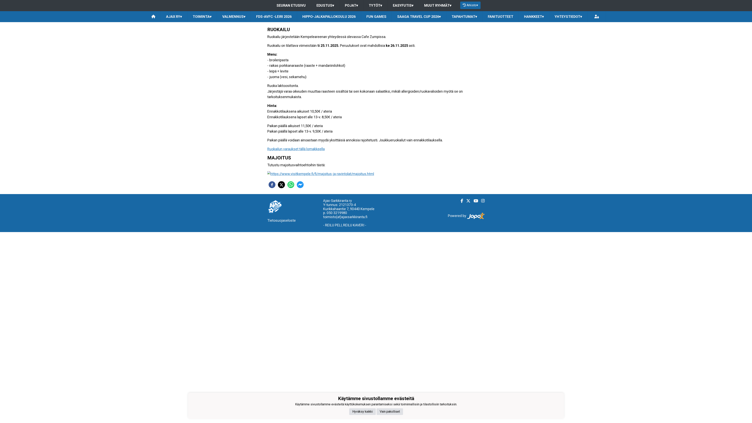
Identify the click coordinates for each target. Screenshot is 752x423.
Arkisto (472, 5)
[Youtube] (474, 201)
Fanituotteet (500, 16)
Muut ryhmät (437, 5)
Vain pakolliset (390, 411)
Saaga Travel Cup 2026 (419, 16)
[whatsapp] (290, 184)
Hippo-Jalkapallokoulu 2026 (329, 16)
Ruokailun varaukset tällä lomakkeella (296, 149)
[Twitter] (466, 201)
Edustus (325, 5)
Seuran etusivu (291, 5)
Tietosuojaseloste (281, 220)
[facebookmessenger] (300, 184)
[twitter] (281, 184)
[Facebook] (460, 201)
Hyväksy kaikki (362, 411)
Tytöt (375, 5)
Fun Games (376, 16)
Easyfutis (403, 5)
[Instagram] (481, 201)
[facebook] (272, 184)
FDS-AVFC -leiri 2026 (274, 16)
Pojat (351, 5)
